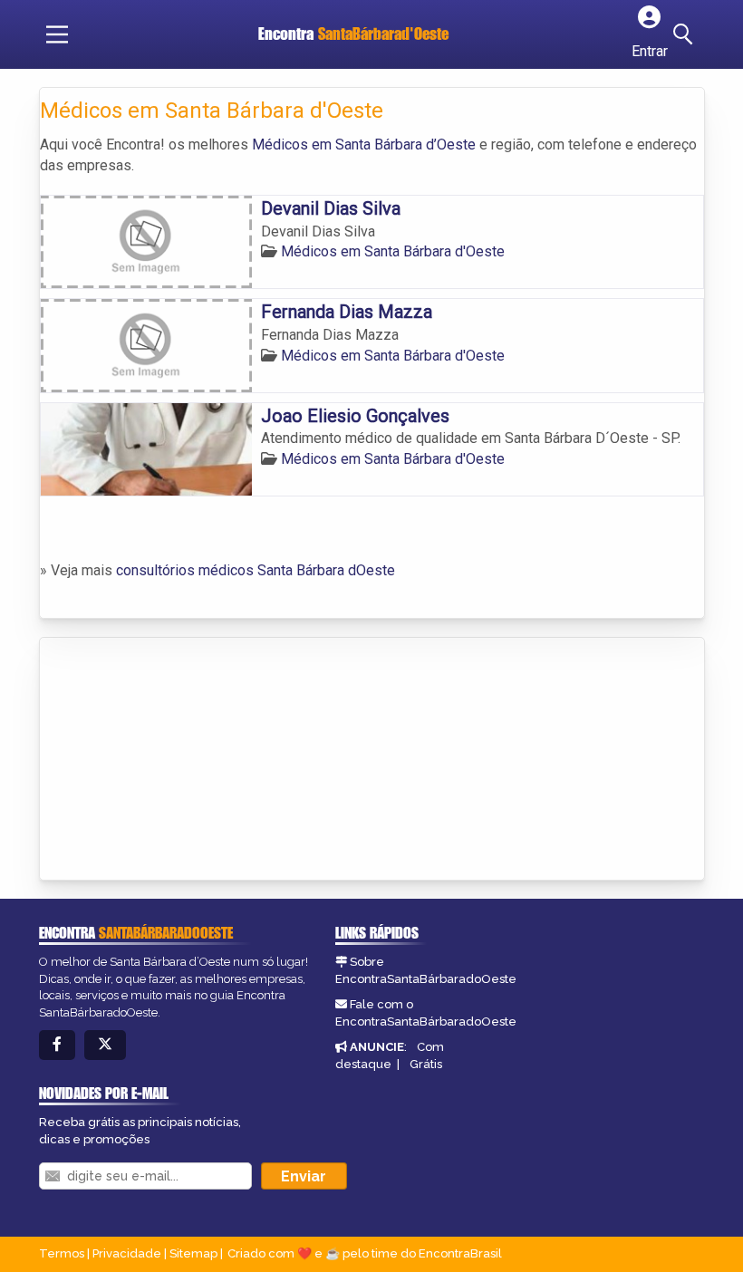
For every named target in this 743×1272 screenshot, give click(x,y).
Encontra (353, 33)
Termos (61, 1253)
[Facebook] (57, 1045)
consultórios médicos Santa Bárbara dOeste (255, 570)
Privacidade (126, 1253)
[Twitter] (105, 1045)
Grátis (426, 1064)
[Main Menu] (57, 34)
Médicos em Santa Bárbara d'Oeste (393, 251)
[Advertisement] (176, 760)
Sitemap (193, 1253)
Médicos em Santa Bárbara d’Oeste (364, 144)
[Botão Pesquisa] (686, 34)
